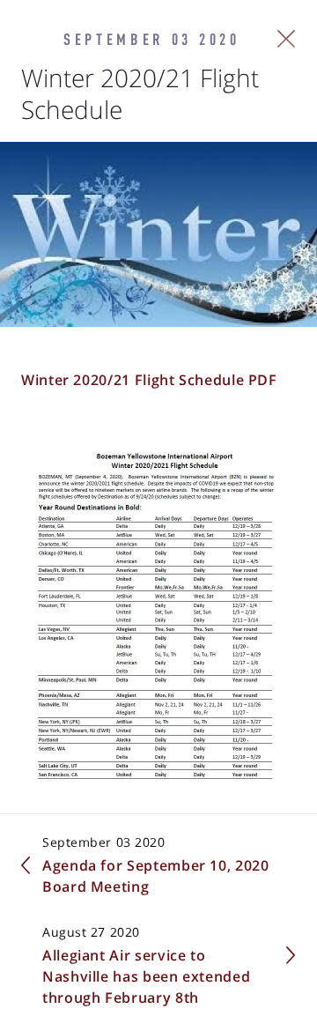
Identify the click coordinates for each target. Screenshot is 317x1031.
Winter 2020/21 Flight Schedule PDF (149, 379)
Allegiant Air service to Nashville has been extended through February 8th (146, 976)
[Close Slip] (286, 39)
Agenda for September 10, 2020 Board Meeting (155, 876)
